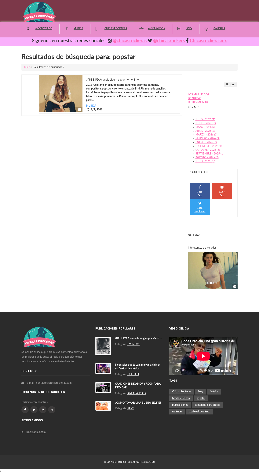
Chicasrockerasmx (208, 41)
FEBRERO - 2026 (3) (207, 138)
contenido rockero (199, 411)
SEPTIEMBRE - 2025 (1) (209, 153)
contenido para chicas (207, 405)
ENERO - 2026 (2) (206, 142)
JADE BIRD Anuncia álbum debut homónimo (112, 79)
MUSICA (91, 106)
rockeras (177, 411)
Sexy (189, 28)
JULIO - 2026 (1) (205, 119)
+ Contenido (43, 28)
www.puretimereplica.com (57, 392)
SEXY (130, 408)
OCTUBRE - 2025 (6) (207, 150)
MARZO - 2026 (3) (206, 134)
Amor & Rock (156, 28)
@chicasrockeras (130, 41)
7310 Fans (199, 193)
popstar (200, 398)
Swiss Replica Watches (39, 329)
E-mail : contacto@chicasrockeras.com (49, 383)
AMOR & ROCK (136, 393)
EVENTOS (133, 344)
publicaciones (180, 405)
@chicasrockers (169, 41)
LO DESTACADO (198, 102)
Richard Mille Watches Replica (43, 340)
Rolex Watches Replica (39, 336)
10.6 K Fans (222, 193)
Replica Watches (31, 392)
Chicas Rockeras (115, 28)
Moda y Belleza (181, 398)
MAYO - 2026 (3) (205, 127)
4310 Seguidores (199, 209)
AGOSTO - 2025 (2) (207, 157)
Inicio (27, 67)
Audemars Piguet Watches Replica (46, 332)
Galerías (219, 28)
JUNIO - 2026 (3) (205, 123)
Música (78, 28)
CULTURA (133, 374)
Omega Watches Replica (40, 344)
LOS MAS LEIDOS (198, 94)
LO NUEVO (194, 98)
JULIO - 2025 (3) (205, 161)
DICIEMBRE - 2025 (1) (208, 146)
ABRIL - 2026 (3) (205, 131)
